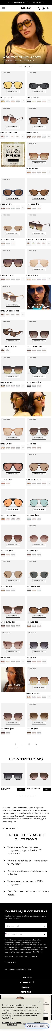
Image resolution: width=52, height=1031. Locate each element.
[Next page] (36, 744)
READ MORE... (11, 828)
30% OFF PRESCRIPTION (26, 2)
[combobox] (7, 934)
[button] (17, 796)
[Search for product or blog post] (38, 8)
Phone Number (12, 929)
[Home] (26, 8)
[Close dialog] (49, 997)
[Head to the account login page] (43, 9)
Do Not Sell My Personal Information (18, 969)
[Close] (40, 1001)
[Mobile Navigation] (4, 8)
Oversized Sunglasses (23, 816)
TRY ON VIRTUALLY (13, 91)
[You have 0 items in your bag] (48, 9)
